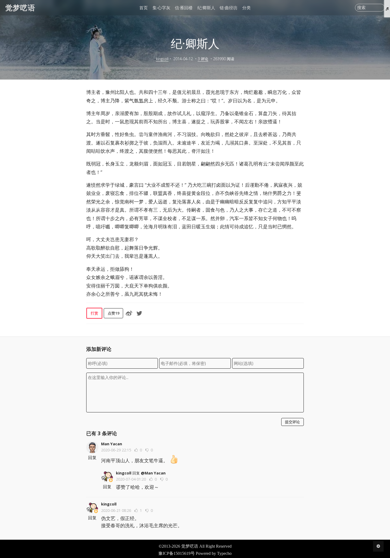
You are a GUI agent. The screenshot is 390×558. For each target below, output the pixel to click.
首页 (143, 8)
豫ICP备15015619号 (176, 553)
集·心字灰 (161, 8)
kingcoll (162, 58)
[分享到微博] (128, 313)
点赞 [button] (113, 313)
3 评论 (203, 58)
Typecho (224, 553)
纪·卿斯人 (206, 8)
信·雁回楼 (184, 8)
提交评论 (292, 421)
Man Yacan (111, 443)
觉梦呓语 (20, 7)
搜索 (361, 8)
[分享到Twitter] (139, 313)
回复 (92, 457)
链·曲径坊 (228, 8)
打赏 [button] (94, 313)
